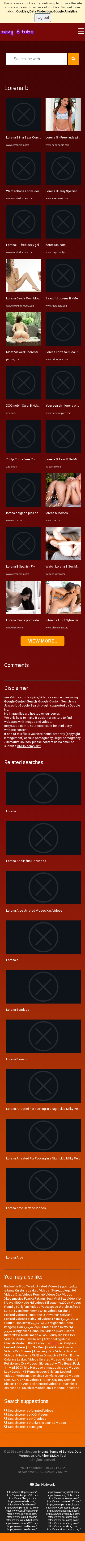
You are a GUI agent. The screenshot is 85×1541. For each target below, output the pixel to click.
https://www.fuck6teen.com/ (63, 1498)
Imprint (43, 1452)
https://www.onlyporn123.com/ (63, 1513)
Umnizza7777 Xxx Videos (21, 1380)
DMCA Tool (58, 1456)
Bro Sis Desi (36, 1347)
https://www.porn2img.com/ (63, 1520)
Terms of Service (61, 1452)
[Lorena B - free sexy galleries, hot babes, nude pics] (23, 237)
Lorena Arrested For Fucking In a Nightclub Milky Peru (43, 1158)
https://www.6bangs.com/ (22, 1498)
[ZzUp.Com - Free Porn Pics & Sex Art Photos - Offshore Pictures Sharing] (23, 452)
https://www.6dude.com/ (21, 1501)
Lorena (11, 811)
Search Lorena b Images (24, 1427)
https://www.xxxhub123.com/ (22, 1520)
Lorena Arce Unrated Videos (26, 1208)
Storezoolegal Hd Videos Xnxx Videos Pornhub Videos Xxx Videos (40, 1292)
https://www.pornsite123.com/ (22, 1507)
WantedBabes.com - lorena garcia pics (33, 191)
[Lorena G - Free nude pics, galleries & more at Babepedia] (63, 130)
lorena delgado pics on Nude (26, 513)
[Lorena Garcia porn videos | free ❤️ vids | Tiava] (23, 613)
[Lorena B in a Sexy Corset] (23, 130)
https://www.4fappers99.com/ (22, 1495)
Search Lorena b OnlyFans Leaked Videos (36, 1423)
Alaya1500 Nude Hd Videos (25, 1303)
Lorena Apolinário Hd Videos (26, 861)
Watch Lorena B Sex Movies (65, 566)
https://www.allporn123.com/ (63, 1510)
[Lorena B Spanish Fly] (23, 559)
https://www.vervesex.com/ (22, 1513)
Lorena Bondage (17, 1010)
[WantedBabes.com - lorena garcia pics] (23, 184)
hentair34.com (56, 245)
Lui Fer (8, 1311)
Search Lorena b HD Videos (26, 1419)
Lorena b (12, 960)
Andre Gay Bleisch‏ (29, 1339)
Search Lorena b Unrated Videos (30, 1410)
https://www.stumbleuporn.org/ (63, 1529)
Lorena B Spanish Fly (20, 566)
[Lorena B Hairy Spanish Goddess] (63, 184)
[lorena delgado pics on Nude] (23, 506)
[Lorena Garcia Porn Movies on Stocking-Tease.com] (23, 291)
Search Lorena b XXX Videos (27, 1415)
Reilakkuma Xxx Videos (20, 1363)
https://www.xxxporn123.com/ (21, 1523)
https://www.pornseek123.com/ (63, 1501)
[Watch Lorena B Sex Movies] (63, 559)
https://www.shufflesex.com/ (22, 1510)
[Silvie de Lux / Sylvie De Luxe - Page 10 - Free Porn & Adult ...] (63, 613)
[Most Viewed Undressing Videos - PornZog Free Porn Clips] (23, 345)
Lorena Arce (14, 1257)
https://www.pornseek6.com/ (63, 1504)
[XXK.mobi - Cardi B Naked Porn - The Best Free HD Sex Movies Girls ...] (23, 398)
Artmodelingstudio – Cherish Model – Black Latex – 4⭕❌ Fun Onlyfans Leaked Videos (40, 1343)
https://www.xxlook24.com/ (22, 1529)
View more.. (42, 640)
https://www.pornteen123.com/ (63, 1507)
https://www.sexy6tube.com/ (63, 1495)
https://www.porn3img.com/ (63, 1523)
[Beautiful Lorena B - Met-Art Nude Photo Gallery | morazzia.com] (63, 291)
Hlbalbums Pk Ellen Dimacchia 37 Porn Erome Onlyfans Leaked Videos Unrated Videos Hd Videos (41, 1357)
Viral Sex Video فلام (67, 1299)
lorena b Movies (57, 513)
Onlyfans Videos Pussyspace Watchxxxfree (48, 1307)
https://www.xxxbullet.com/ (22, 1517)
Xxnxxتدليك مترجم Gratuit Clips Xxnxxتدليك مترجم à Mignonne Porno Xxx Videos (40, 1329)
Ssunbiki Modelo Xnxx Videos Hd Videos (50, 1388)
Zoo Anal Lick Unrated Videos (37, 1384)
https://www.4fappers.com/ (22, 1492)
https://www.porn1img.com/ (63, 1517)
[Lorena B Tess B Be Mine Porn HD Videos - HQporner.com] (63, 452)
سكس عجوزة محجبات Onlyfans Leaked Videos (40, 1288)
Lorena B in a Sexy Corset (24, 137)
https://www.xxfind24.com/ (22, 1526)
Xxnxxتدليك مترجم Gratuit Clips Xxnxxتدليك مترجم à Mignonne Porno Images (41, 1323)
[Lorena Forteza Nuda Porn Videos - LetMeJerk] (63, 345)
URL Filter (42, 1456)
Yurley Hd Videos (39, 1319)
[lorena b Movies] (63, 506)
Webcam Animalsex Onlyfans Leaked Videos (47, 1376)
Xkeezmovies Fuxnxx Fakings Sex (28, 1299)
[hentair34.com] (63, 237)
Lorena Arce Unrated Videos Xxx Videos (34, 911)
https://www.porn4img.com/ (63, 1526)
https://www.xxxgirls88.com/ (63, 1492)
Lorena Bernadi (16, 1059)
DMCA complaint (29, 746)
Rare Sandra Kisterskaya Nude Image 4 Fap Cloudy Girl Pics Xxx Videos (39, 1335)
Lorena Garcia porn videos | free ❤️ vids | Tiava (38, 620)
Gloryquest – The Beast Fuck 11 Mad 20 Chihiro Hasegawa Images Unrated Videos (42, 1365)
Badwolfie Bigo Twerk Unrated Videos (31, 1286)
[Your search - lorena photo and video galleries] (63, 398)
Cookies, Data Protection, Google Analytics (46, 11)
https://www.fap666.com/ (22, 1504)
